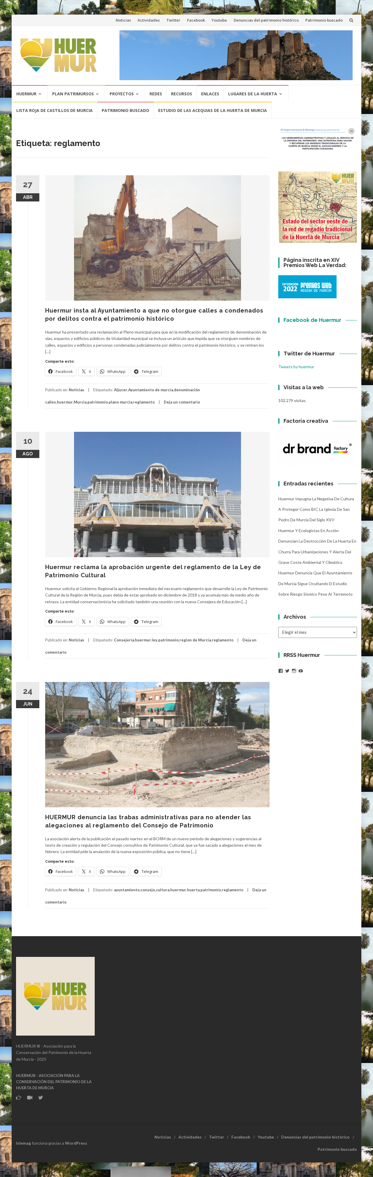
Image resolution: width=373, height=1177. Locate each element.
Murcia (80, 402)
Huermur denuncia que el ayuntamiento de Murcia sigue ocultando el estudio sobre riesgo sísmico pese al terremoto (315, 583)
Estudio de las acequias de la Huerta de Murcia (212, 110)
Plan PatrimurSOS (73, 94)
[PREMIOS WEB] (307, 286)
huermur (65, 402)
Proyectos (122, 94)
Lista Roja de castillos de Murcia (54, 110)
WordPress (76, 1143)
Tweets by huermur (296, 366)
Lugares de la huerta (252, 94)
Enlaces (210, 94)
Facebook (196, 20)
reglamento (144, 402)
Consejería (124, 640)
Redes (155, 94)
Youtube (219, 20)
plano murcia (120, 402)
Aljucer (120, 389)
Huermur (26, 94)
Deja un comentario (182, 402)
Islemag (23, 1143)
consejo (147, 889)
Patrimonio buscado (324, 20)
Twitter (173, 20)
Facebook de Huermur (312, 320)
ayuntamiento (127, 889)
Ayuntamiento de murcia (150, 389)
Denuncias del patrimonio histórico (266, 20)
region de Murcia (195, 640)
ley (154, 640)
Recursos (181, 94)
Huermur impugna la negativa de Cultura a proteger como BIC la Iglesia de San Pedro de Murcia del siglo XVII (316, 509)
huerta (193, 889)
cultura (162, 889)
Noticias (123, 20)
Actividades (149, 20)
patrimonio (97, 402)
